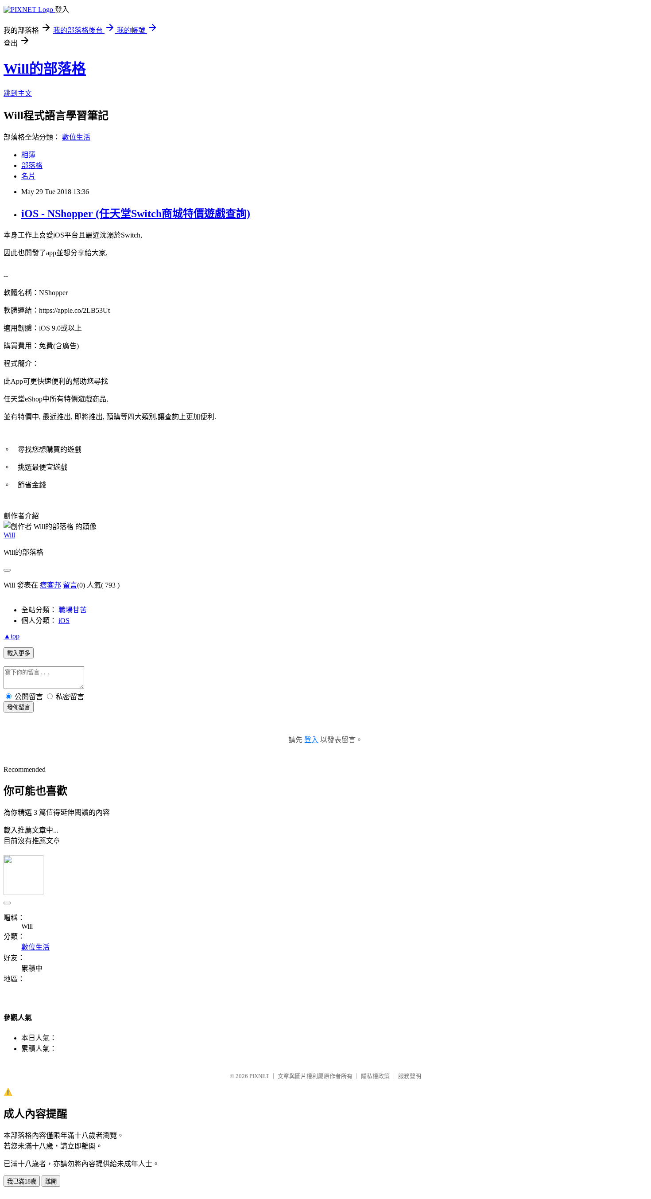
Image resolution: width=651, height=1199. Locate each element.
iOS (64, 620)
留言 (70, 585)
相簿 (28, 155)
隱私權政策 (375, 1076)
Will (9, 535)
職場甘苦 (72, 610)
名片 (28, 176)
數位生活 (76, 137)
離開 (51, 1181)
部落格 (32, 165)
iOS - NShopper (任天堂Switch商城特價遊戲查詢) (135, 213)
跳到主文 (18, 93)
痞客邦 (50, 585)
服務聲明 (409, 1076)
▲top (11, 636)
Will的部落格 (45, 69)
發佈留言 (18, 707)
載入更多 (18, 653)
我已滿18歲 (21, 1181)
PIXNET (259, 1076)
